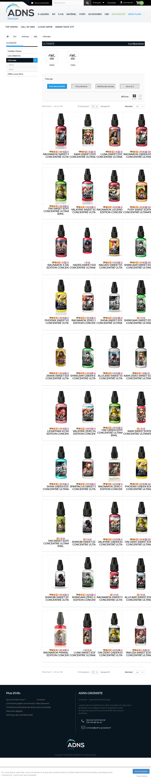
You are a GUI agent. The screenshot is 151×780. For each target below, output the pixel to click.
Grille (134, 99)
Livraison (40, 699)
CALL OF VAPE (28, 26)
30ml (11, 65)
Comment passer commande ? (21, 703)
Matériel (71, 14)
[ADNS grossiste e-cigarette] (7, 36)
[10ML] (73, 57)
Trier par (49, 79)
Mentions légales (14, 711)
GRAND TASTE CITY (64, 26)
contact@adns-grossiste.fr (98, 728)
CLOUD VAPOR (45, 26)
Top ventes (11, 26)
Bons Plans (134, 14)
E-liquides (43, 14)
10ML (73, 65)
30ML (52, 65)
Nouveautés (118, 14)
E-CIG (61, 14)
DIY (53, 14)
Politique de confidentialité (19, 715)
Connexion (128, 2)
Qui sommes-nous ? (15, 699)
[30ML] (52, 57)
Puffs (82, 14)
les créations (14, 55)
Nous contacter (41, 3)
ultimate (12, 60)
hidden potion (15, 51)
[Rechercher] (87, 3)
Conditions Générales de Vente (21, 707)
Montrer (129, 106)
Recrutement (42, 703)
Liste (140, 99)
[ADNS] (20, 11)
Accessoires (95, 14)
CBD (107, 14)
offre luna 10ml (15, 74)
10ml (11, 69)
